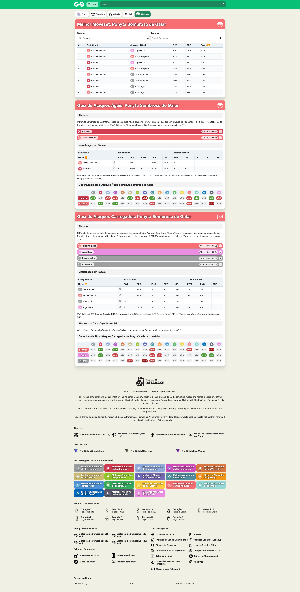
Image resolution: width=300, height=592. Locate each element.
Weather (81, 33)
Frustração (140, 86)
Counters (100, 14)
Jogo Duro (140, 50)
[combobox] (160, 4)
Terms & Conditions (185, 583)
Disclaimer (130, 583)
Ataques (145, 14)
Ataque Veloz (141, 74)
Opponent (155, 33)
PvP (130, 14)
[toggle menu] (223, 4)
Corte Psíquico (98, 50)
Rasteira (95, 62)
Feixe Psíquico (142, 56)
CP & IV (116, 14)
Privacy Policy (80, 583)
